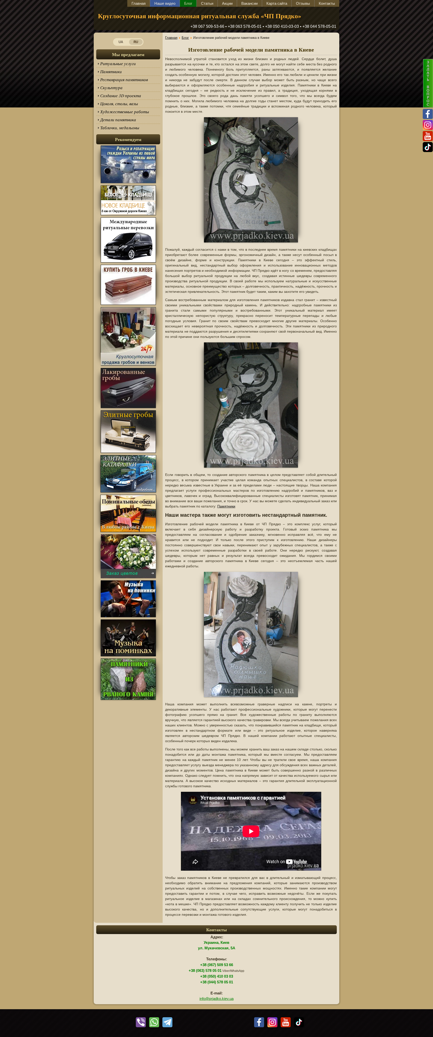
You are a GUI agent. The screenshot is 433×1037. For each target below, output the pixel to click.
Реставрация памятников (124, 79)
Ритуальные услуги (118, 63)
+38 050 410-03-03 (282, 26)
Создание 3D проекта (120, 95)
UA (121, 42)
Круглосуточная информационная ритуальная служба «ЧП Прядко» (199, 16)
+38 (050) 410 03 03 (216, 976)
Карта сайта (276, 3)
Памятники (111, 71)
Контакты (327, 3)
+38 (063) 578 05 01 (205, 971)
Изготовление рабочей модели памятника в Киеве (251, 49)
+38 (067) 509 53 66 (216, 965)
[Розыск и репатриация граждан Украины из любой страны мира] (128, 183)
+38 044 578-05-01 (319, 26)
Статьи (207, 3)
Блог (188, 3)
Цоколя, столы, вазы (119, 103)
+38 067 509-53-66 (207, 26)
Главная (139, 3)
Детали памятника (118, 119)
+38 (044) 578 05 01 (216, 982)
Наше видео (164, 3)
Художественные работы (124, 111)
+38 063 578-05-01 (245, 26)
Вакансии (249, 3)
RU (136, 42)
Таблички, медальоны (119, 128)
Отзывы (303, 3)
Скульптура (111, 87)
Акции (227, 3)
